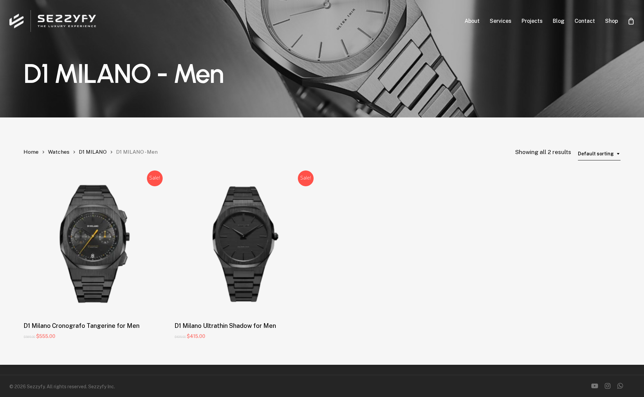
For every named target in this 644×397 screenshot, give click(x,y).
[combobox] (599, 153)
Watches (58, 152)
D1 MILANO (93, 152)
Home (31, 152)
